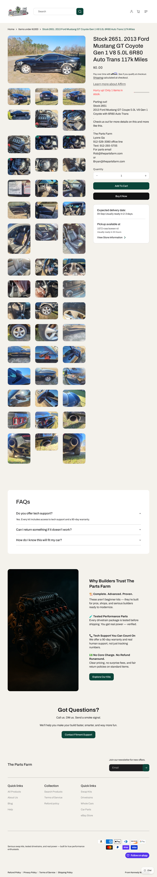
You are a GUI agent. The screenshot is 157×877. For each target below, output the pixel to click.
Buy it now (121, 196)
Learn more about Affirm (109, 84)
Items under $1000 (28, 29)
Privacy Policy (30, 872)
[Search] (79, 11)
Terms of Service (47, 872)
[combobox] (58, 11)
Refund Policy (14, 872)
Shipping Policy (65, 872)
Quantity (98, 169)
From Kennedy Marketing (137, 872)
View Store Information (110, 237)
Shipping (98, 77)
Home (11, 29)
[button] (146, 11)
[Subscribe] (146, 767)
